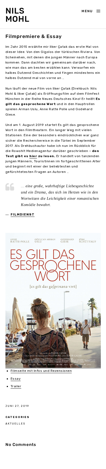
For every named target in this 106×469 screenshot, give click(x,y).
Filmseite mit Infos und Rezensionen (41, 371)
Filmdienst (23, 214)
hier (33, 156)
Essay (16, 379)
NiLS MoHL (17, 15)
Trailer (16, 386)
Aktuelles (15, 423)
